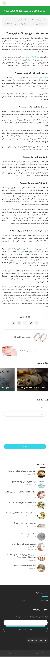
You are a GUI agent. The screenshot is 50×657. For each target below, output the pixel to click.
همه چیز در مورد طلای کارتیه (25, 565)
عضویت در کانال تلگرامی (35, 640)
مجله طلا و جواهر (32, 57)
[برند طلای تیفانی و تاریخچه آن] (41, 484)
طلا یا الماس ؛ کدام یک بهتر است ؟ (22, 502)
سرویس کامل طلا (42, 77)
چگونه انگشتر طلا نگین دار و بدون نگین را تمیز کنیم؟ (20, 493)
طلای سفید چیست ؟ (28, 533)
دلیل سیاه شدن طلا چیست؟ (25, 523)
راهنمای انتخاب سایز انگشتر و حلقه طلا (21, 512)
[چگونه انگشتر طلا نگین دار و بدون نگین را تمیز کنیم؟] (41, 495)
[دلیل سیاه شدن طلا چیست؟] (41, 526)
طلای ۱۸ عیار (20, 251)
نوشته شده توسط (14, 24)
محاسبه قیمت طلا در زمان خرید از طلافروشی (23, 545)
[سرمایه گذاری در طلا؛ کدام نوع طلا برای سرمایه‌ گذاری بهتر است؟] (41, 557)
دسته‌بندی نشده (18, 20)
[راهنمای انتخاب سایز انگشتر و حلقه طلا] (41, 516)
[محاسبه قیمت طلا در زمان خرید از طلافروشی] (41, 547)
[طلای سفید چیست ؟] (41, 536)
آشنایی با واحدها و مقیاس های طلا (22, 471)
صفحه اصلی (44, 600)
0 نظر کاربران (39, 24)
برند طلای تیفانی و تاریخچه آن (24, 481)
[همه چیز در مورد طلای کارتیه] (41, 568)
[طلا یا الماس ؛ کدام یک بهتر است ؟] (41, 505)
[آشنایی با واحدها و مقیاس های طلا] (41, 474)
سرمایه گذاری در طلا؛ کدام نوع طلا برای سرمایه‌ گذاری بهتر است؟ (21, 556)
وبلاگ (23, 600)
